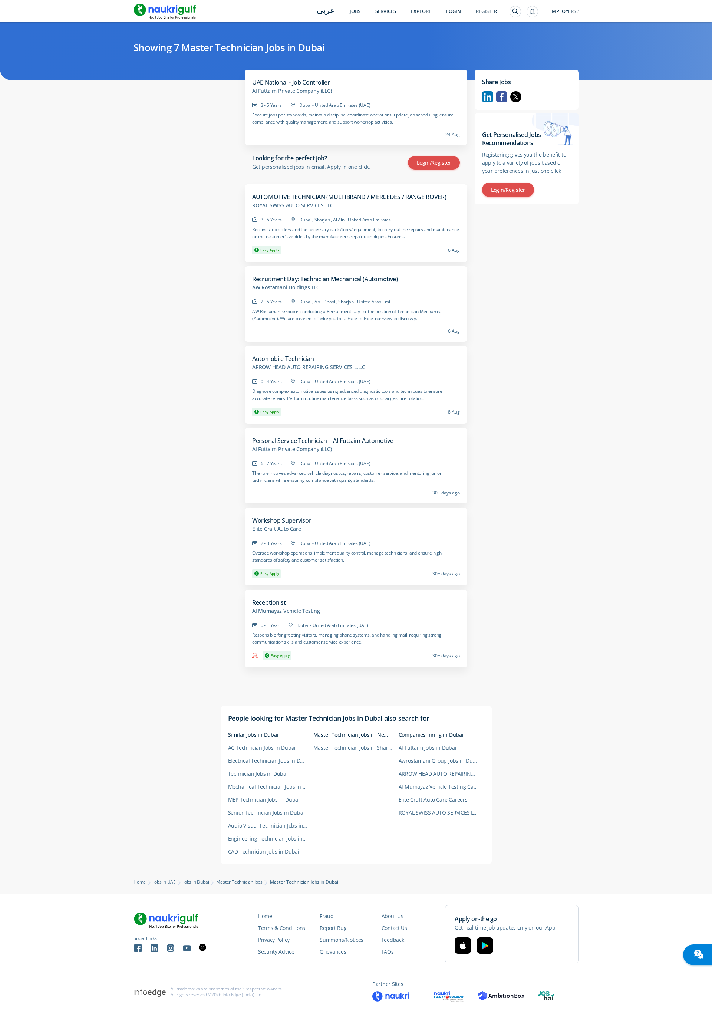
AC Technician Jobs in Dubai (262, 747)
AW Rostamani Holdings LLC (286, 287)
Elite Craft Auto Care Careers (433, 799)
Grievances (333, 951)
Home (140, 882)
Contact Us (394, 927)
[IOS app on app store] (463, 945)
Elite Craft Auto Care (276, 529)
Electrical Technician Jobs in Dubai (269, 760)
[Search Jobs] (515, 11)
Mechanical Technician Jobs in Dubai (270, 786)
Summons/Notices (341, 939)
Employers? (563, 11)
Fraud (327, 916)
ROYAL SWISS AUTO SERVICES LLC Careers (441, 812)
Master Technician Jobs (239, 882)
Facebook (501, 96)
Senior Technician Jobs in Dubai (266, 812)
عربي (326, 11)
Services (385, 11)
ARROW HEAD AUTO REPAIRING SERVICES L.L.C (308, 367)
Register (486, 11)
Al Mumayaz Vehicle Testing (286, 611)
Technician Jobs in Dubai (258, 773)
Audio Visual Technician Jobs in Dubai (270, 825)
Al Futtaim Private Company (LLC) (292, 91)
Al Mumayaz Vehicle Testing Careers (441, 786)
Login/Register (434, 162)
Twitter (515, 96)
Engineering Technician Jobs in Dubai (270, 838)
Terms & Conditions (281, 927)
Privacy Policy (274, 939)
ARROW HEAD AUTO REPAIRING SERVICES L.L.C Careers (441, 773)
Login (453, 11)
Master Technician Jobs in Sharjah (354, 747)
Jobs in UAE (164, 882)
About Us (392, 916)
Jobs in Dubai (196, 882)
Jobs (355, 11)
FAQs (388, 951)
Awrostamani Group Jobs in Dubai (440, 760)
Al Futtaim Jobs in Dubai (427, 747)
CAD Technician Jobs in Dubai (263, 851)
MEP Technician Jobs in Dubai (264, 799)
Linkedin (487, 96)
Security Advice (276, 951)
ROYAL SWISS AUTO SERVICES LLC (292, 205)
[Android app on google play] (485, 945)
